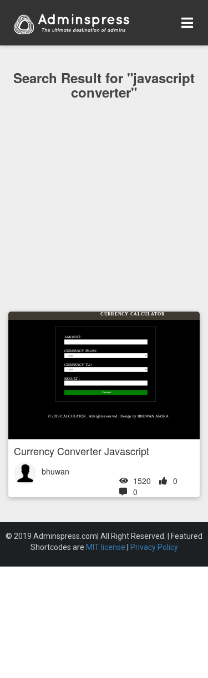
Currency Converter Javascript (81, 450)
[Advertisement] (104, 228)
